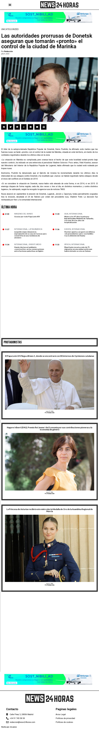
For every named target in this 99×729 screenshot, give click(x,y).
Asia (66, 214)
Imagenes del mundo (23, 214)
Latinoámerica (35, 229)
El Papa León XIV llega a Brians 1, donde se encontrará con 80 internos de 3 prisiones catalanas (49, 356)
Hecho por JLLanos (9, 727)
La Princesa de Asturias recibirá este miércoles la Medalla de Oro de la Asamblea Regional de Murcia (50, 510)
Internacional (76, 214)
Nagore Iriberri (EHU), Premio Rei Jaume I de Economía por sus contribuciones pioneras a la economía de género (49, 428)
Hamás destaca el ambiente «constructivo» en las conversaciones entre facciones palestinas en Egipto (29, 249)
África (67, 244)
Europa (67, 229)
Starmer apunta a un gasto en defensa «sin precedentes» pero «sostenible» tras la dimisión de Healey (79, 234)
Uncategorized (10, 29)
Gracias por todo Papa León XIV (27, 217)
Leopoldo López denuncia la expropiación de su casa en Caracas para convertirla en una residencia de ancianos (30, 235)
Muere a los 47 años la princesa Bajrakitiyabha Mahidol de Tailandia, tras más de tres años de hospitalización (79, 219)
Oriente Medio (35, 244)
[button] (10, 5)
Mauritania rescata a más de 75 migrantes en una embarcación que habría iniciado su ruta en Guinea (78, 249)
